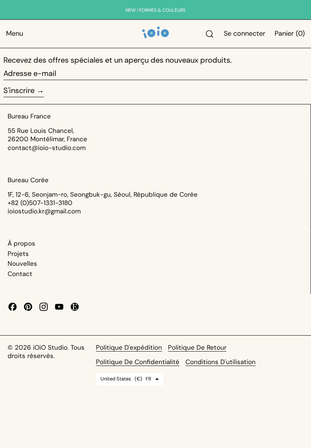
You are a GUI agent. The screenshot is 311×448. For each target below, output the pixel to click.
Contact (20, 274)
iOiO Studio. (52, 347)
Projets (18, 253)
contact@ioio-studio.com (47, 148)
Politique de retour (197, 347)
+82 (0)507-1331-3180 (40, 203)
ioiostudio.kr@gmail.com (44, 211)
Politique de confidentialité (137, 362)
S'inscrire (19, 90)
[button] (209, 34)
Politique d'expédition (129, 347)
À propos (21, 243)
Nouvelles (22, 263)
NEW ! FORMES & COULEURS (155, 10)
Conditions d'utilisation (220, 362)
